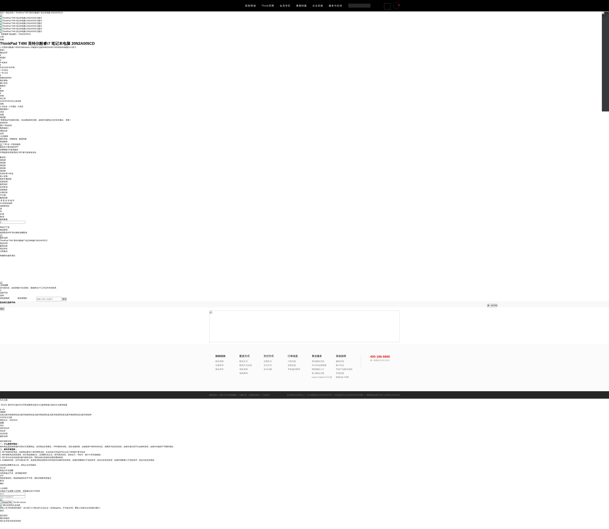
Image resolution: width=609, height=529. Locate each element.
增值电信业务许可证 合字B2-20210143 (383, 395)
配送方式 (243, 361)
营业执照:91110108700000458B (349, 395)
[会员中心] (605, 13)
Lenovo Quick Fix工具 (322, 377)
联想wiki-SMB (342, 377)
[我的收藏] (605, 32)
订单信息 (292, 361)
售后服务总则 (318, 361)
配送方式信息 (245, 365)
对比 (2, 425)
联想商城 (250, 5)
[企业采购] (605, 50)
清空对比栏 (5, 428)
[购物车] (397, 6)
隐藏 (2, 423)
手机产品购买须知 (344, 369)
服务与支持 (335, 5)
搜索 (367, 6)
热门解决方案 (318, 373)
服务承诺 (340, 361)
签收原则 (243, 369)
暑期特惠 (301, 5)
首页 (2, 13)
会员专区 (285, 5)
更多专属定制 (5, 179)
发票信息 (292, 365)
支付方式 (268, 365)
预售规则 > (4, 109)
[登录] (387, 6)
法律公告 (243, 395)
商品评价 (219, 369)
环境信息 (340, 373)
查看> (68, 120)
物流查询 (243, 373)
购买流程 (219, 361)
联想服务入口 (318, 369)
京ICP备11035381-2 (295, 395)
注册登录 (219, 365)
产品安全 (266, 395)
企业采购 (317, 5)
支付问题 (268, 369)
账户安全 (340, 365)
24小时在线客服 (319, 365)
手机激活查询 (294, 369)
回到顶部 (605, 107)
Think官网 (268, 5)
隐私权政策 (254, 395)
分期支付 (268, 361)
